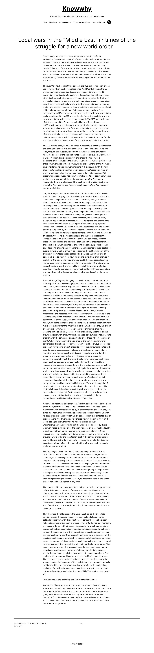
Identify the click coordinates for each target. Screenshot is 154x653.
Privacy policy (77, 644)
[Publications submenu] (70, 22)
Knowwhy (77, 8)
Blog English (41, 623)
